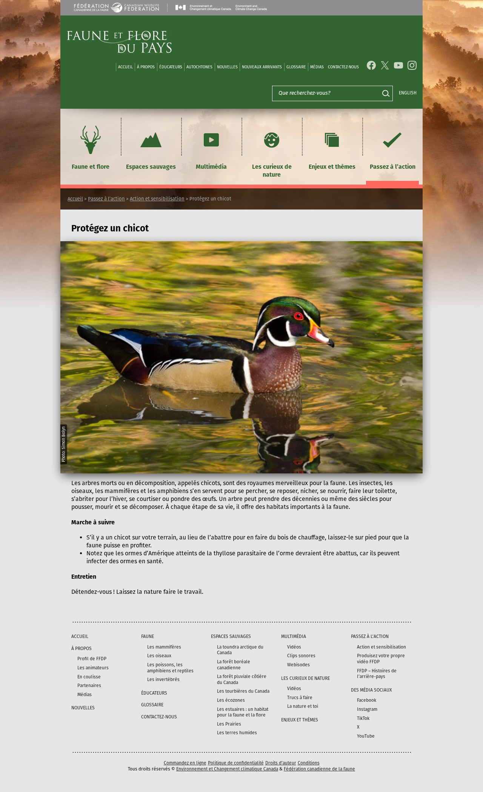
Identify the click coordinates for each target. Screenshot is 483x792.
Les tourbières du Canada (243, 691)
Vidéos (294, 647)
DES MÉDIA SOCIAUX (371, 690)
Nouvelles (227, 67)
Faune (147, 636)
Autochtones (199, 67)
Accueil (125, 67)
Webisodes (298, 664)
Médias (84, 694)
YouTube (366, 736)
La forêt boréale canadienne (233, 664)
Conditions (309, 763)
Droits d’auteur (280, 763)
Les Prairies (229, 724)
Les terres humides (237, 732)
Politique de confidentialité (236, 763)
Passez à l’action (392, 166)
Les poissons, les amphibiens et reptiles (170, 667)
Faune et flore (90, 166)
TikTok (363, 718)
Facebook (366, 700)
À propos (146, 67)
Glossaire (296, 67)
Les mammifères (164, 647)
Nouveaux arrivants (262, 67)
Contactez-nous (343, 67)
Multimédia (211, 166)
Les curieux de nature (272, 170)
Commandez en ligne (185, 763)
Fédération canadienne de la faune (319, 769)
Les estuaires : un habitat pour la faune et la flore (242, 712)
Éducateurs (170, 67)
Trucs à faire (299, 697)
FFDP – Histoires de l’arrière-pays (377, 674)
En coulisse (89, 677)
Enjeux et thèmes (332, 166)
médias (317, 67)
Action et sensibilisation (157, 199)
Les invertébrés (163, 679)
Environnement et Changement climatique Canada (227, 769)
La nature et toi (302, 706)
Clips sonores (301, 655)
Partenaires (89, 685)
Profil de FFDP (91, 658)
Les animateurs (93, 667)
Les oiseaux (159, 655)
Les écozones (231, 700)
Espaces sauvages (151, 166)
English (408, 93)
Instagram (367, 709)
